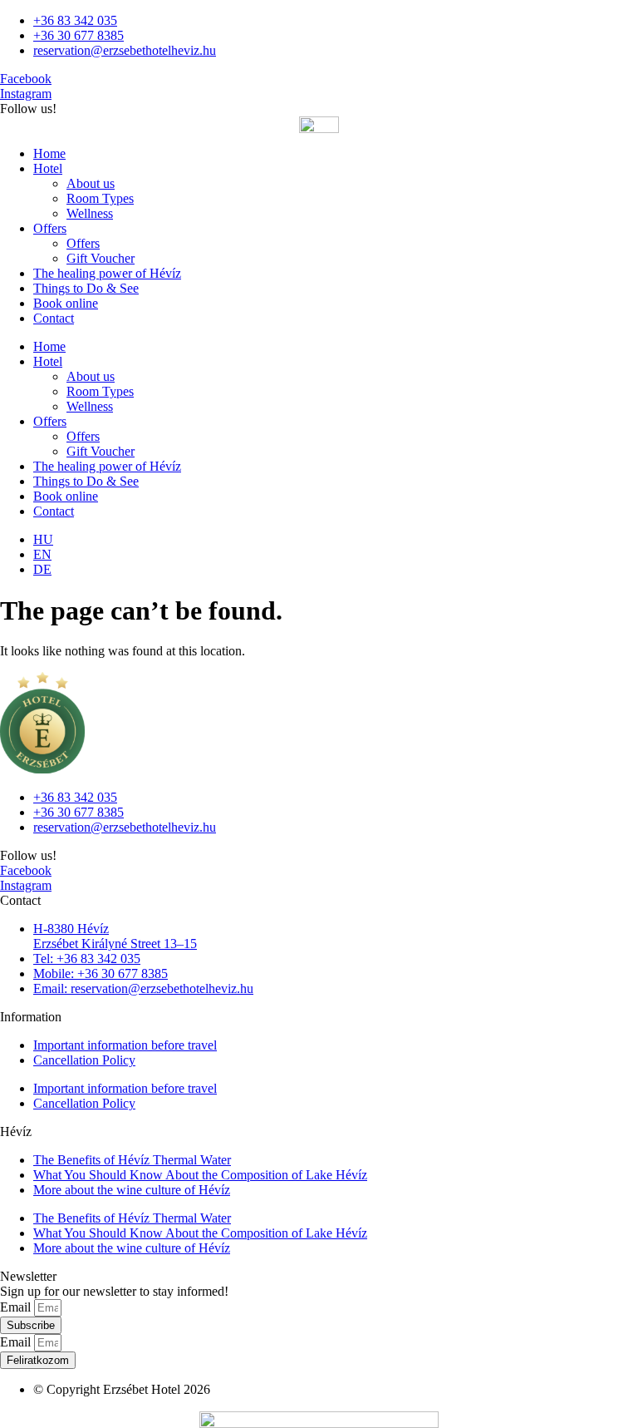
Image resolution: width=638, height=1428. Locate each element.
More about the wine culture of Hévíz (131, 1190)
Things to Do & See (86, 288)
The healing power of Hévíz (107, 273)
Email (17, 1307)
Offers (49, 228)
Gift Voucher (100, 258)
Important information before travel (125, 1045)
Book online (65, 303)
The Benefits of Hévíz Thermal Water (132, 1160)
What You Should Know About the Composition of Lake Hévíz (200, 1175)
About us (90, 183)
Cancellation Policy (84, 1060)
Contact (53, 318)
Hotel (47, 168)
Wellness (89, 213)
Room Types (100, 198)
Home (49, 153)
